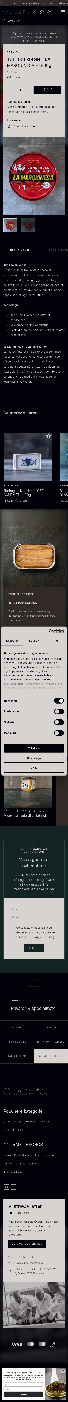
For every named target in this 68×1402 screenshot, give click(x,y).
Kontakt (7, 1163)
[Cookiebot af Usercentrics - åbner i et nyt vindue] (49, 631)
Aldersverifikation (13, 1172)
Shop (22, 33)
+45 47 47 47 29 (23, 1256)
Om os (7, 1154)
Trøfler (51, 1028)
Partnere (20, 1163)
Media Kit (34, 1163)
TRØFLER (31, 1121)
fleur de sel (17, 1042)
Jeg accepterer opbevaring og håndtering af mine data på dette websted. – (35, 932)
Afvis (34, 768)
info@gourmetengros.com (28, 1262)
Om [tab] (56, 640)
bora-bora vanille (51, 1042)
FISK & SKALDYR (37, 33)
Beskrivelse (20, 250)
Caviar (17, 1028)
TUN (29, 37)
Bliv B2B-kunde (23, 1154)
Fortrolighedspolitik (40, 937)
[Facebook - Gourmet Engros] (13, 1189)
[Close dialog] (63, 1371)
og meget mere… (51, 1056)
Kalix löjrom (17, 1056)
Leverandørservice (45, 1154)
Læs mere (14, 120)
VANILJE (45, 1121)
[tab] (20, 250)
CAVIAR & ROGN (12, 1121)
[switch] (59, 711)
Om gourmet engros (27, 1244)
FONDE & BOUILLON (15, 1130)
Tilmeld (23, 1394)
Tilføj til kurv (48, 89)
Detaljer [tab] (34, 640)
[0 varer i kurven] (55, 11)
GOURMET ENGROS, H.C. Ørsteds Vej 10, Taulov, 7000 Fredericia (35, 1271)
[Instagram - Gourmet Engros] (6, 1189)
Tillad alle (34, 748)
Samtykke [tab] (12, 640)
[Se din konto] (34, 11)
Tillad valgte (34, 758)
